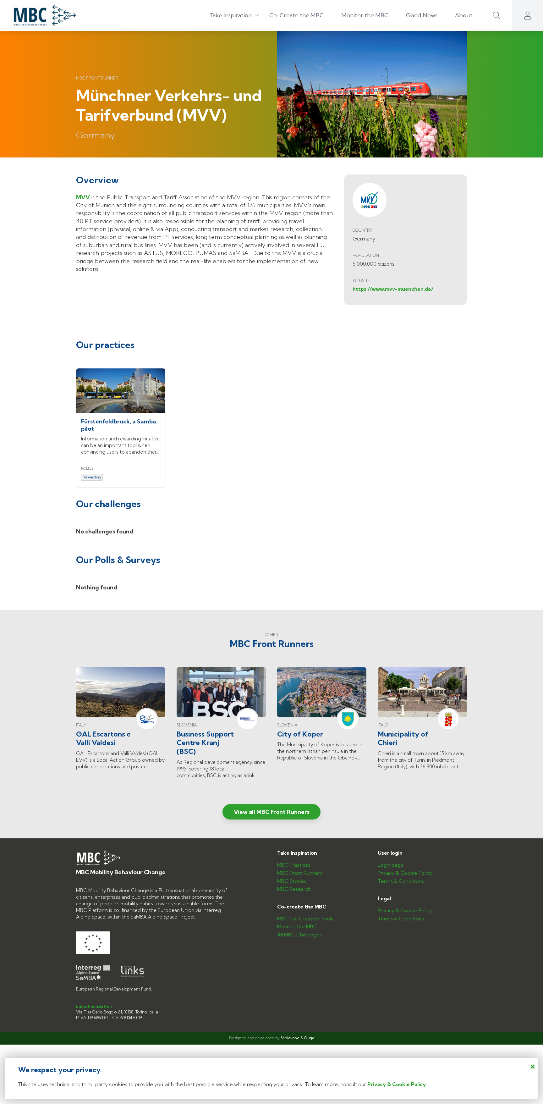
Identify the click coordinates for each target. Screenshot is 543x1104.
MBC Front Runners (299, 873)
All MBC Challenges (299, 935)
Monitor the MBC (364, 15)
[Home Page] (41, 15)
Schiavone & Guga (297, 1037)
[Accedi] (527, 15)
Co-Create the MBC (296, 15)
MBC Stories (291, 881)
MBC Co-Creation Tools (305, 919)
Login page (390, 865)
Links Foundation (94, 1006)
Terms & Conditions (401, 881)
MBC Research (294, 889)
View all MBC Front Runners (272, 811)
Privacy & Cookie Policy (405, 873)
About (464, 15)
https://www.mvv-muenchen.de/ (393, 289)
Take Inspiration (230, 15)
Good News (421, 15)
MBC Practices (293, 865)
